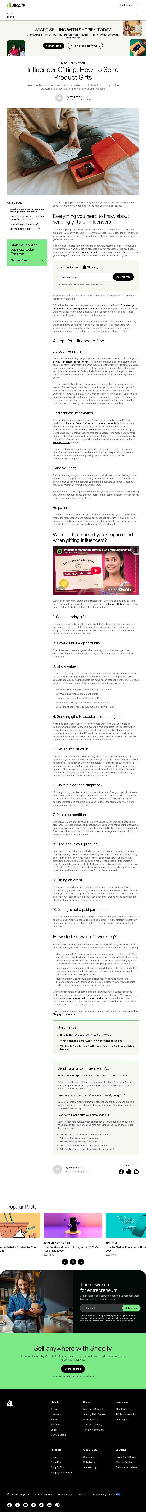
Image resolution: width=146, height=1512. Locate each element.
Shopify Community (93, 1429)
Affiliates (55, 1424)
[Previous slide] (65, 1262)
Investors (56, 1414)
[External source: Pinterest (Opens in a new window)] (57, 1505)
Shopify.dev (122, 1409)
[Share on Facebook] (121, 1171)
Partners (55, 1419)
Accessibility (89, 1467)
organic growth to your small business (90, 998)
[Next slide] (81, 1262)
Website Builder (124, 1462)
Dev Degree (122, 1419)
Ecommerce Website (126, 1467)
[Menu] (137, 5)
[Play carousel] (73, 1262)
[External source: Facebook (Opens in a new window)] (9, 1505)
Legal (54, 1429)
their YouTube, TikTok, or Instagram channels (91, 423)
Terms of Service (43, 1494)
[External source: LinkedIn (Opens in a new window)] (49, 1505)
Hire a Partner (90, 1419)
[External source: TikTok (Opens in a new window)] (41, 1505)
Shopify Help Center (94, 1414)
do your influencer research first (71, 361)
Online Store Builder (126, 1457)
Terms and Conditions (104, 1320)
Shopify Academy (92, 1424)
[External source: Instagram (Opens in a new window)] (33, 1505)
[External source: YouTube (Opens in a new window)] (25, 1505)
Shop (54, 1457)
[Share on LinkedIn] (136, 1171)
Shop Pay (56, 1462)
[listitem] (73, 1234)
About (54, 1409)
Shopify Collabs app (89, 429)
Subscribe (131, 1308)
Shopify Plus (57, 1467)
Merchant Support (93, 1409)
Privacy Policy (126, 1320)
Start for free (125, 5)
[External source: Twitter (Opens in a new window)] (17, 1505)
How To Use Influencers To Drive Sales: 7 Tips (85, 1035)
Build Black (89, 1462)
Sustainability (90, 1457)
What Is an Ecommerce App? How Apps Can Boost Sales (91, 1040)
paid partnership (89, 252)
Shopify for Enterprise (62, 1472)
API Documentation (126, 1414)
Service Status (58, 1434)
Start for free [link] (123, 276)
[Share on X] (128, 1171)
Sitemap (82, 1494)
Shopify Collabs (61, 442)
